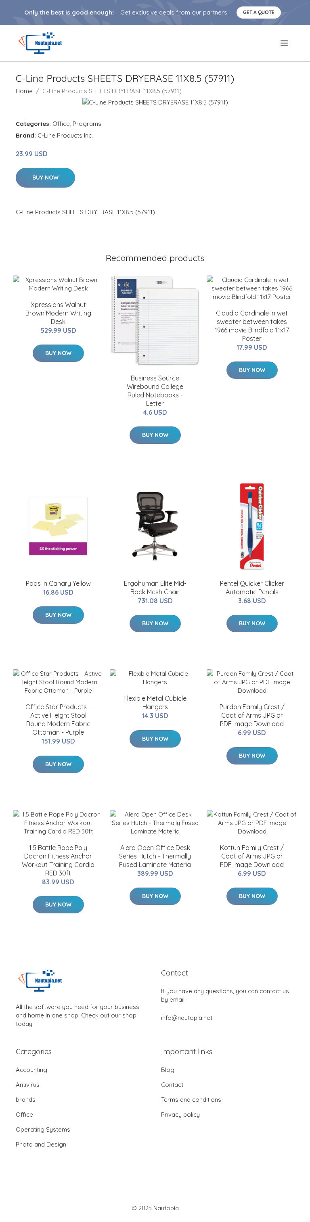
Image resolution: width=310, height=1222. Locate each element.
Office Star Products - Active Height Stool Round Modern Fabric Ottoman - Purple (58, 719)
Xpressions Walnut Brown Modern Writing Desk (58, 313)
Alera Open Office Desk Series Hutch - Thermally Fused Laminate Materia (155, 856)
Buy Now (45, 177)
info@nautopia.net (186, 1017)
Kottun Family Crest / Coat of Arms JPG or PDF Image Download (252, 856)
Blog (167, 1070)
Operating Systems (43, 1129)
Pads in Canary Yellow (58, 583)
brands (26, 1099)
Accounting (31, 1070)
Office (61, 123)
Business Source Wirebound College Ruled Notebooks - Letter (155, 390)
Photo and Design (41, 1144)
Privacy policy (180, 1114)
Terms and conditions (191, 1099)
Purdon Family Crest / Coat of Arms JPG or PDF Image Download (252, 715)
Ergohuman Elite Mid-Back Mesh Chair (155, 587)
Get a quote (258, 12)
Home (24, 91)
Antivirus (28, 1084)
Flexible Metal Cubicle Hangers (155, 702)
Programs (87, 123)
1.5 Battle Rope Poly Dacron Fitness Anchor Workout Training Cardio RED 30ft (58, 860)
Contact (172, 1084)
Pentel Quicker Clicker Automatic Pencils (252, 587)
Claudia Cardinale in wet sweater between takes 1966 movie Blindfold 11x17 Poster (252, 326)
